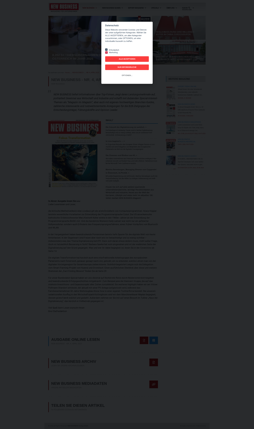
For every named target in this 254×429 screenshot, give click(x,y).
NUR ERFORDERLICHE (127, 67)
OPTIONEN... (127, 75)
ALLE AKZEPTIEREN (127, 59)
